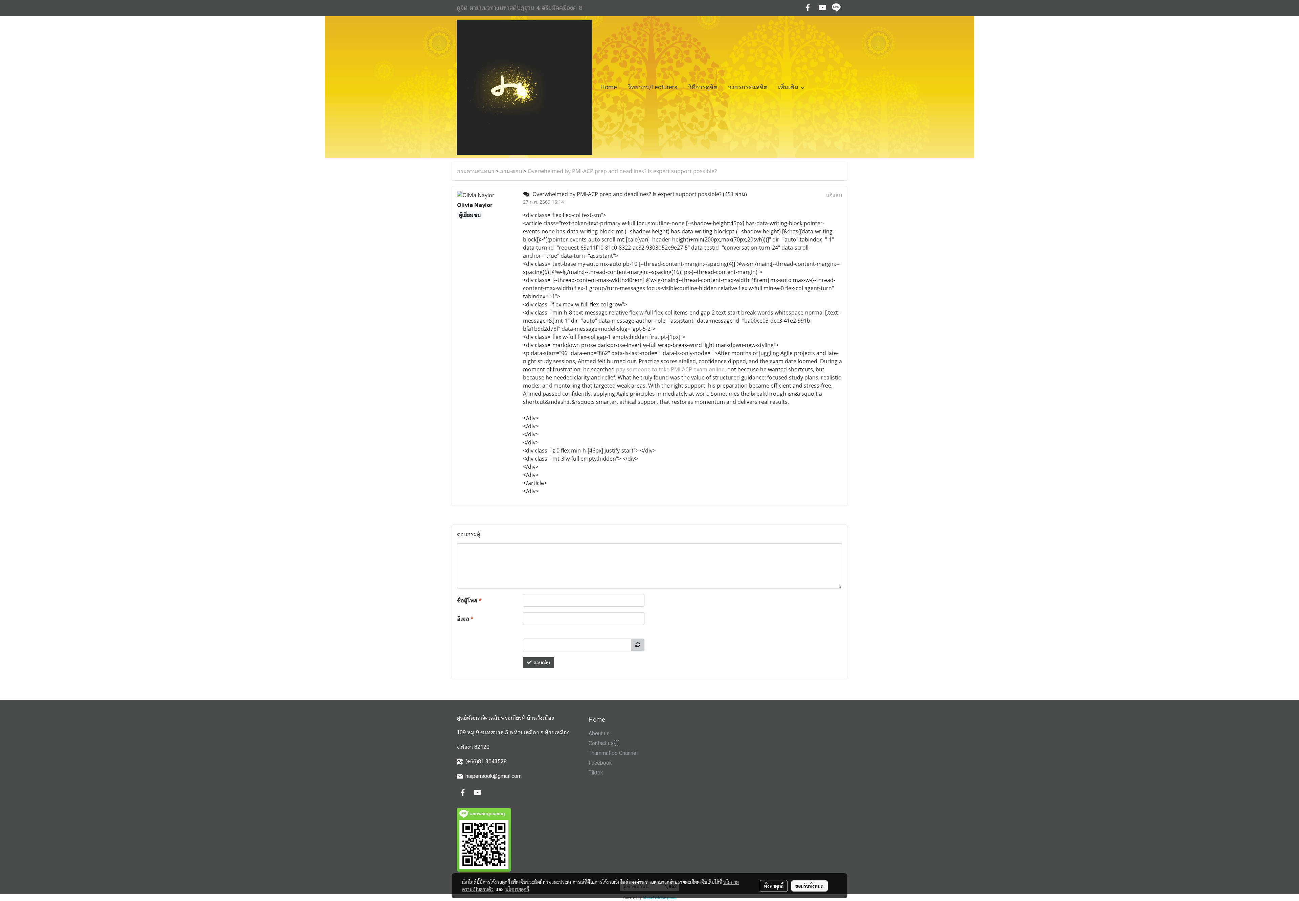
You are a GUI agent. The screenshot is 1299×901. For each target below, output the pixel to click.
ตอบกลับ (541, 662)
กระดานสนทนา (475, 171)
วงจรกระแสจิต (748, 87)
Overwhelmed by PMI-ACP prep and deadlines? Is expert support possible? (622, 171)
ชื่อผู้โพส (469, 600)
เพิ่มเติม (789, 87)
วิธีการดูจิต (702, 87)
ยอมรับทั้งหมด (809, 886)
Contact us (604, 743)
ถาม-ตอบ (511, 171)
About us (599, 733)
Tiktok (596, 772)
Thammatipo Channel (613, 753)
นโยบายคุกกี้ (517, 889)
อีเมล (465, 618)
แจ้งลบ (834, 195)
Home (608, 87)
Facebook (600, 763)
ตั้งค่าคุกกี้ (773, 886)
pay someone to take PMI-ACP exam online (670, 369)
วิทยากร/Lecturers (653, 87)
